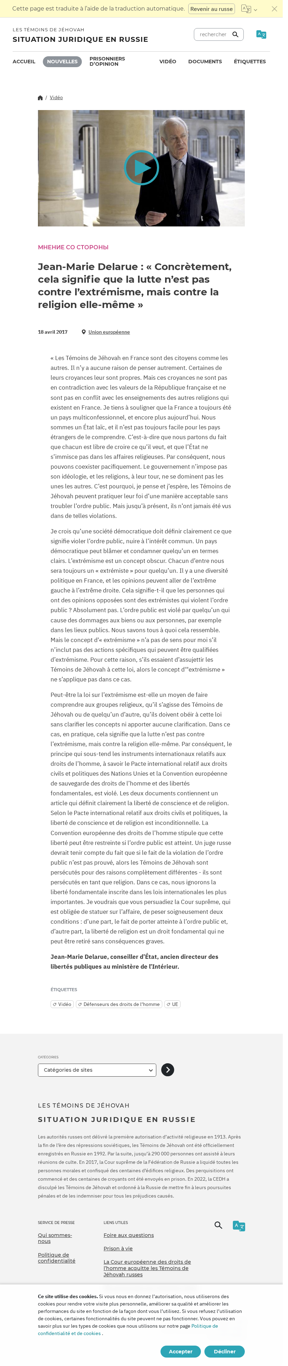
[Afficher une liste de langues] (249, 8)
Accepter (180, 1351)
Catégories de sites (68, 1070)
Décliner (225, 1351)
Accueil (24, 61)
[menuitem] (23, 61)
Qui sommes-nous (55, 1238)
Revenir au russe (211, 8)
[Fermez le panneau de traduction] (274, 9)
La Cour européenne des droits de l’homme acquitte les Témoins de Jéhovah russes (147, 1268)
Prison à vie (118, 1248)
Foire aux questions (129, 1235)
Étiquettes (250, 61)
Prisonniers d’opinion (107, 61)
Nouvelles (62, 61)
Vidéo (167, 61)
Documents (205, 61)
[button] (141, 167)
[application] (141, 168)
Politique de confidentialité (57, 1258)
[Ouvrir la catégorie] (167, 1070)
